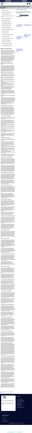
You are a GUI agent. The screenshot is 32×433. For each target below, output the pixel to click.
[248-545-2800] (1, 417)
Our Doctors (19, 403)
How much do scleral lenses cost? (7, 18)
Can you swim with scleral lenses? (7, 45)
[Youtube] (10, 407)
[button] (8, 10)
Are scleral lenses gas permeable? (7, 23)
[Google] (13, 407)
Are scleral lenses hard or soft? (6, 25)
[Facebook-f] (4, 407)
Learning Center (20, 404)
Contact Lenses (20, 399)
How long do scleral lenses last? (6, 12)
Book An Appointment (4, 412)
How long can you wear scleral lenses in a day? (8, 16)
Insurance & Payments (21, 407)
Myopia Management (20, 400)
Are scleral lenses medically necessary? (7, 29)
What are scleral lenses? (5, 10)
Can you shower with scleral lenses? (7, 43)
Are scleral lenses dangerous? (6, 27)
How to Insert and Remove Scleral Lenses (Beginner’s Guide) (19, 50)
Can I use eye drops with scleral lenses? (7, 34)
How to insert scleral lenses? (6, 20)
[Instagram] (7, 407)
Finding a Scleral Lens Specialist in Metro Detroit (19, 25)
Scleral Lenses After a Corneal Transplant (27, 25)
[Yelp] (8, 409)
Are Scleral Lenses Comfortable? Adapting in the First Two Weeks (20, 37)
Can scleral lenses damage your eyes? (7, 38)
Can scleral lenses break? (5, 36)
